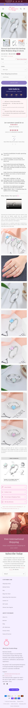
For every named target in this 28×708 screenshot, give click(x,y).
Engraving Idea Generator (9, 597)
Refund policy (20, 701)
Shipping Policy (7, 583)
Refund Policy (6, 587)
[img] (14, 125)
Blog (4, 623)
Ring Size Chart (7, 593)
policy (7, 175)
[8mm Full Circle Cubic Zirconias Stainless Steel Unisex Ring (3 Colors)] (14, 139)
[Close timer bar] (26, 1)
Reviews (5, 620)
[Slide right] (26, 43)
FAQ (4, 590)
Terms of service (14, 703)
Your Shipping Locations (9, 74)
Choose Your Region (8, 607)
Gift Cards (5, 604)
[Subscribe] (23, 574)
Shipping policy (22, 703)
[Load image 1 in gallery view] (6, 43)
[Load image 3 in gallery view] (21, 43)
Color (3, 66)
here (16, 190)
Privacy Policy (6, 630)
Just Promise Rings (12, 701)
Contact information (14, 706)
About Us (5, 617)
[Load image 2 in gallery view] (14, 43)
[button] (3, 9)
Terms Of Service (7, 634)
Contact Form (8, 675)
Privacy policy (6, 703)
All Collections (6, 627)
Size (14, 59)
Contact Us (5, 600)
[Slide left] (1, 43)
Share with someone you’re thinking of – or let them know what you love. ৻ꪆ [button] (13, 507)
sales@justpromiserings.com (12, 673)
